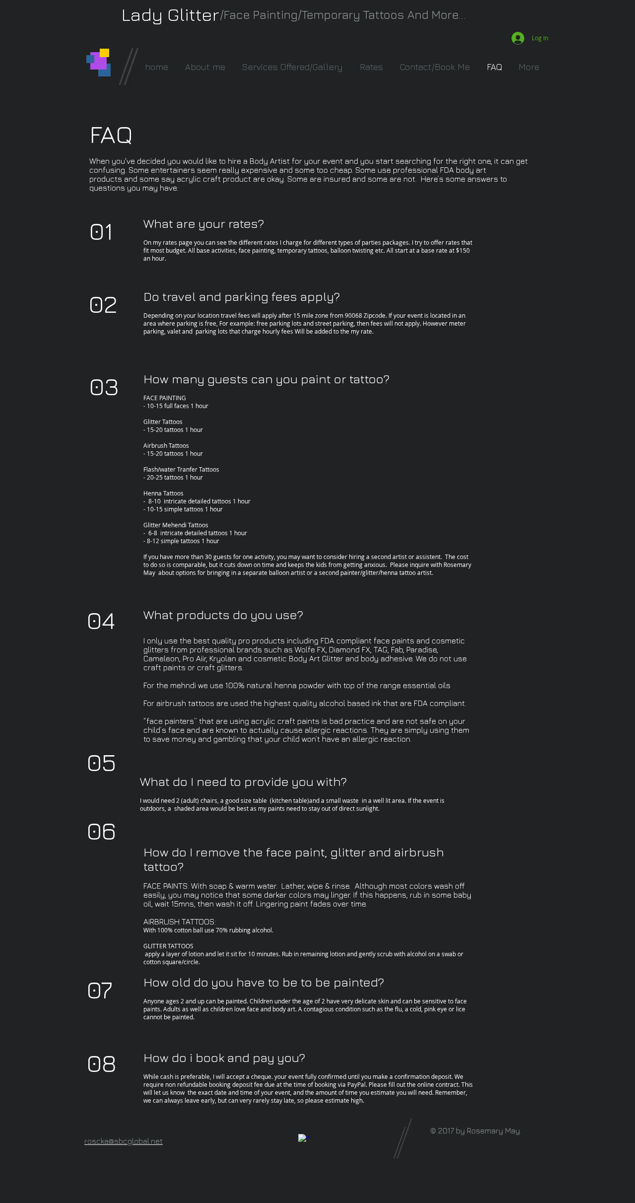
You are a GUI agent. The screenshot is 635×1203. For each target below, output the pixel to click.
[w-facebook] (304, 1140)
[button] (292, 67)
